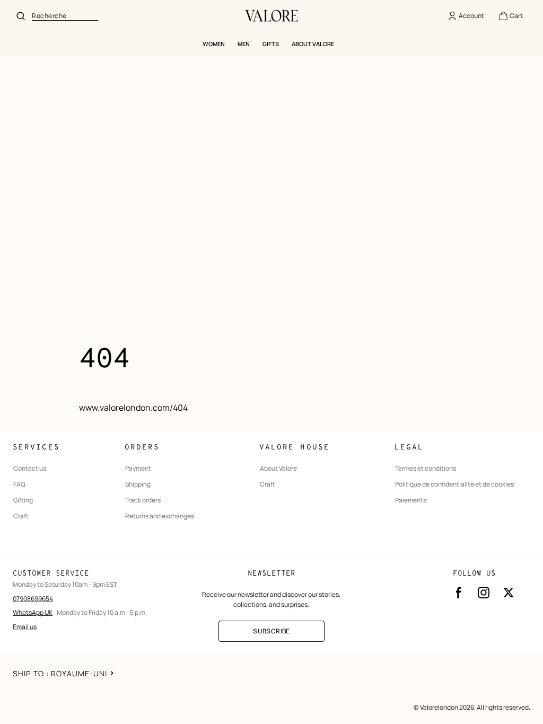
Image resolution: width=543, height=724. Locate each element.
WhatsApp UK (32, 612)
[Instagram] (483, 592)
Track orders (143, 500)
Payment (138, 468)
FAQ (19, 484)
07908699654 (33, 598)
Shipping (138, 484)
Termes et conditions (425, 468)
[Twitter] (508, 592)
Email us (25, 626)
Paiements (410, 500)
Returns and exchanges (159, 516)
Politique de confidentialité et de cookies (454, 484)
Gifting (23, 500)
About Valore (278, 468)
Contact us (29, 468)
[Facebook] (459, 592)
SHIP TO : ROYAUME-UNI (60, 673)
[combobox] (65, 16)
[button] (510, 16)
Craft (21, 516)
